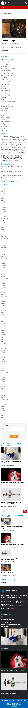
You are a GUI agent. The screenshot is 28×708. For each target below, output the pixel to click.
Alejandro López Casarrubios (7, 59)
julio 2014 (3, 332)
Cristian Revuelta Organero (6, 73)
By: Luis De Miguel (14, 43)
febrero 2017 (3, 274)
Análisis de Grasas (19, 139)
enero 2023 (3, 202)
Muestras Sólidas (21, 149)
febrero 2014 (3, 343)
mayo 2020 (3, 211)
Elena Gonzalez (4, 77)
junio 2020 (3, 209)
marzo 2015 (3, 314)
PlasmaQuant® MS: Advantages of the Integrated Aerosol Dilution (11, 503)
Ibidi (16, 147)
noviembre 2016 (4, 278)
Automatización (10, 141)
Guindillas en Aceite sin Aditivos (9, 573)
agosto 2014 (3, 330)
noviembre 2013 (4, 350)
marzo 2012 (3, 390)
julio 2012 (3, 381)
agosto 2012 (3, 379)
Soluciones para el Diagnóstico (16, 155)
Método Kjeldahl (11, 150)
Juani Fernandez (4, 90)
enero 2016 (3, 294)
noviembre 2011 (4, 399)
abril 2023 (3, 198)
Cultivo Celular (19, 144)
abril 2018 (3, 249)
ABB (2, 136)
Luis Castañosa (4, 93)
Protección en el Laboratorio (5, 152)
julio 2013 (3, 359)
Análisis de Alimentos (12, 139)
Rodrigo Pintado (4, 123)
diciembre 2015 (4, 296)
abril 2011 (3, 415)
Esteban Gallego (4, 79)
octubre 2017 (4, 263)
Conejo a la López (9, 40)
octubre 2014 (4, 325)
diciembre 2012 (4, 370)
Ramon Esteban (4, 117)
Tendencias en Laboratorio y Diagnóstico (11, 159)
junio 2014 (3, 334)
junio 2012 (3, 384)
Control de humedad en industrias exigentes (11, 169)
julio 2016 (3, 283)
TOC (16, 160)
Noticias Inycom (6, 582)
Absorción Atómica (8, 136)
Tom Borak (3, 130)
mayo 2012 (3, 386)
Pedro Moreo (3, 113)
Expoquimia (19, 146)
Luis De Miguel (4, 95)
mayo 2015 (3, 310)
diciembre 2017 (4, 258)
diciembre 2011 (4, 397)
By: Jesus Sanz (12, 575)
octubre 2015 (4, 301)
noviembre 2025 (4, 187)
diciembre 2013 (4, 348)
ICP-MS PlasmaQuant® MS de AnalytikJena (12, 482)
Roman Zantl (3, 124)
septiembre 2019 (4, 222)
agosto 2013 (3, 357)
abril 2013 (3, 363)
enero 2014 (3, 346)
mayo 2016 (3, 287)
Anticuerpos (22, 138)
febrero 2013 (3, 366)
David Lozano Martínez (5, 75)
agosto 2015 (3, 303)
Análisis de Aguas (4, 139)
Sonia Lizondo (4, 128)
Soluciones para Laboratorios (13, 157)
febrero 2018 (3, 254)
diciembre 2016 (4, 276)
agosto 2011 (3, 406)
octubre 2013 (4, 352)
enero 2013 (3, 368)
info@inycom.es (7, 616)
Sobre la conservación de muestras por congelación (11, 462)
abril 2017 (3, 272)
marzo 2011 (3, 417)
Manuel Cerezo (4, 97)
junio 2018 (3, 245)
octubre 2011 (4, 401)
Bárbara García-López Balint (7, 68)
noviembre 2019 (4, 218)
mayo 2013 (3, 361)
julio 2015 (3, 305)
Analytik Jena (14, 138)
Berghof (16, 141)
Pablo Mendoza (4, 112)
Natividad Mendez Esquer (6, 106)
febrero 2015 (3, 316)
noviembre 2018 (4, 238)
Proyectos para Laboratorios (15, 152)
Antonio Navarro (4, 66)
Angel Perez (3, 64)
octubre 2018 (4, 240)
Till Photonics (12, 160)
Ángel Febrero (4, 62)
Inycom (23, 601)
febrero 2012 (3, 392)
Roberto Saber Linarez (5, 121)
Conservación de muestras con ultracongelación (12, 175)
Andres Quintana (4, 61)
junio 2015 (3, 307)
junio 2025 (3, 189)
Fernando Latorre (4, 81)
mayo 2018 (3, 247)
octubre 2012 (4, 375)
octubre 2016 (4, 281)
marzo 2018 (3, 252)
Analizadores (6, 137)
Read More (5, 50)
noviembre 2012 (4, 372)
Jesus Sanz (3, 86)
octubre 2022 (4, 205)
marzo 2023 (3, 200)
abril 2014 (3, 339)
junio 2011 (3, 410)
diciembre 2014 (4, 321)
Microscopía (14, 149)
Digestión (7, 146)
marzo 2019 (3, 229)
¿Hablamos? (14, 608)
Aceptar (14, 706)
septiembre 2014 (4, 328)
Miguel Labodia (4, 104)
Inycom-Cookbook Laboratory (7, 82)
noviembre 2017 (4, 260)
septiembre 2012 (4, 377)
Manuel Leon (3, 99)
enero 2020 (3, 216)
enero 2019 (3, 234)
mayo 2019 (3, 225)
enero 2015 (3, 319)
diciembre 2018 (4, 236)
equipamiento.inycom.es (9, 619)
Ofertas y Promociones (21, 150)
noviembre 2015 (4, 299)
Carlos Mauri (3, 72)
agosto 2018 (3, 243)
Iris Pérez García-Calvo (5, 84)
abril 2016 (3, 290)
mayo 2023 (3, 196)
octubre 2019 (4, 220)
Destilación (3, 146)
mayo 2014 (3, 337)
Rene (2, 119)
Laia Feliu (3, 92)
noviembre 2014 (4, 323)
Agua (2, 137)
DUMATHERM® (13, 146)
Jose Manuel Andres (5, 88)
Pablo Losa (3, 110)
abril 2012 (3, 388)
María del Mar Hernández (6, 103)
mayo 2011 (3, 413)
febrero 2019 (3, 231)
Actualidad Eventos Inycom (19, 136)
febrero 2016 (3, 292)
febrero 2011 (3, 419)
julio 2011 (3, 408)
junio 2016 (3, 285)
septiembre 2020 (4, 207)
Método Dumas (4, 150)
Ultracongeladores (20, 160)
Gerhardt (12, 147)
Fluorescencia (3, 147)
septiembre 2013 (4, 354)
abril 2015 (3, 312)
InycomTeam (8, 149)
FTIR (8, 147)
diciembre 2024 (4, 191)
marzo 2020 (3, 213)
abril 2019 (3, 227)
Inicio (2, 13)
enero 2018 (3, 256)
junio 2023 (3, 193)
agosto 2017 (3, 267)
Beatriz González (4, 70)
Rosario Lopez (4, 126)
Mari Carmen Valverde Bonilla (7, 101)
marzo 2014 (3, 341)
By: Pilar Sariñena (11, 465)
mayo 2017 (3, 269)
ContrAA (13, 144)
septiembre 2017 (4, 265)
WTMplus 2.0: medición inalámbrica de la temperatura (13, 177)
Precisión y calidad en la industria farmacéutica (11, 166)
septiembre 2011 (4, 404)
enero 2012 (3, 395)
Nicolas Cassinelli (4, 108)
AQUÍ (20, 703)
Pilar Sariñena (4, 115)
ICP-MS (19, 147)
